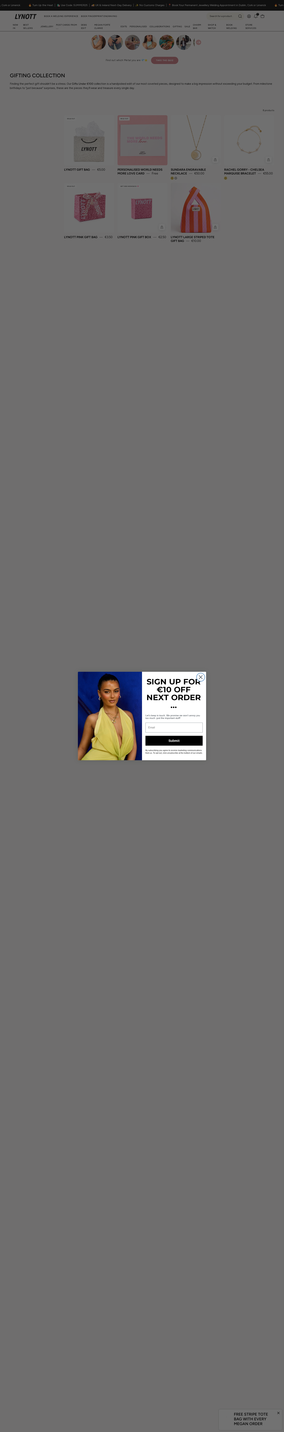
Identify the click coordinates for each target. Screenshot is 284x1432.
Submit (174, 741)
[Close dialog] (201, 677)
